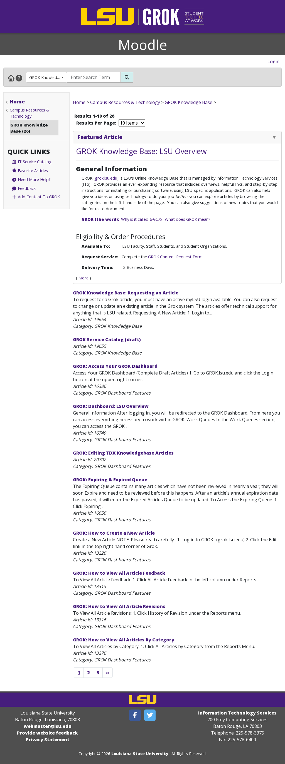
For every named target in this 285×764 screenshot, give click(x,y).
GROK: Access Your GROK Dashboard (115, 366)
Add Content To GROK (38, 196)
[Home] (11, 78)
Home (17, 101)
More (83, 278)
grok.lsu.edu (106, 178)
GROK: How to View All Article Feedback (119, 573)
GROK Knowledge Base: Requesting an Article (125, 293)
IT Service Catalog (34, 161)
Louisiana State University (139, 753)
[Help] (19, 78)
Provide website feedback (47, 733)
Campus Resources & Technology (125, 102)
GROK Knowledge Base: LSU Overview (141, 151)
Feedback (26, 188)
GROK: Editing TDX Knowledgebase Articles (123, 453)
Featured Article (100, 136)
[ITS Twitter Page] (150, 715)
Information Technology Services (237, 713)
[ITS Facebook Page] (135, 715)
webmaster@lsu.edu (48, 726)
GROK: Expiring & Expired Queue (110, 480)
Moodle (142, 44)
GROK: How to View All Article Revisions (119, 606)
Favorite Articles (32, 170)
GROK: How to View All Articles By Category (123, 640)
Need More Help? (34, 179)
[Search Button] (127, 77)
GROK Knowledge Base (48, 77)
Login (273, 61)
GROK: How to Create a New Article (114, 533)
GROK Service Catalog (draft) (107, 339)
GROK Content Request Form (175, 256)
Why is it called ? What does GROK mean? (146, 219)
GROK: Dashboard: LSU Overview (111, 406)
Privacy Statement (47, 739)
